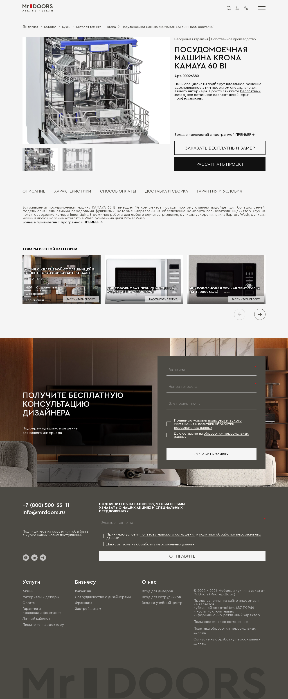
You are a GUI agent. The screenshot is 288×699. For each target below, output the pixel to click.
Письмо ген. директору (43, 624)
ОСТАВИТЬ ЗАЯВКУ (211, 454)
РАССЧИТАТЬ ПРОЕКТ (220, 164)
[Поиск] (228, 7)
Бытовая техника (88, 26)
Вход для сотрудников (161, 597)
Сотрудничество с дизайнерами (103, 597)
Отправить (182, 556)
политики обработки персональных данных (204, 425)
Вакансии (83, 591)
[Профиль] (237, 8)
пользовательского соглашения (167, 534)
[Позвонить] (246, 8)
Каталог (50, 26)
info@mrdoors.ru (43, 512)
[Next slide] (260, 314)
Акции (27, 591)
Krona (111, 26)
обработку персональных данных (165, 544)
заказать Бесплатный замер (220, 147)
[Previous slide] (239, 314)
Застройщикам (88, 608)
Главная (32, 26)
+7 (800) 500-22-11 (45, 504)
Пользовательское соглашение (221, 621)
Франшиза (83, 602)
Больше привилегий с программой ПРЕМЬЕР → (214, 134)
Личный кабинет (36, 618)
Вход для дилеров (157, 591)
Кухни (66, 26)
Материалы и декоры (40, 597)
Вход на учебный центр (162, 602)
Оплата (28, 602)
